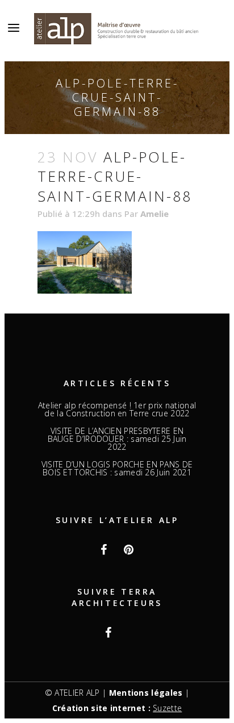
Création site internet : (117, 708)
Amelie (154, 213)
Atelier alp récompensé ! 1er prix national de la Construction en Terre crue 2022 (117, 409)
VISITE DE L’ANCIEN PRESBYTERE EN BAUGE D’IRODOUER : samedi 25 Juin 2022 (117, 439)
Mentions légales (146, 692)
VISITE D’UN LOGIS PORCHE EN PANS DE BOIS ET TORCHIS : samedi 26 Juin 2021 (117, 469)
